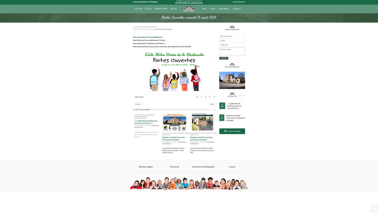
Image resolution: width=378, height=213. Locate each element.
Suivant (212, 104)
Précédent (138, 104)
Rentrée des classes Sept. (149, 27)
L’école (148, 9)
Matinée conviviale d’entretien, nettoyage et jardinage (235, 118)
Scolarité (180, 133)
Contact (237, 9)
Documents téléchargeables (203, 167)
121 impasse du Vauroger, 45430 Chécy (189, 1)
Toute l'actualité (234, 131)
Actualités (136, 27)
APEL (205, 9)
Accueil (139, 9)
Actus (174, 9)
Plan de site (174, 167)
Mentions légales (146, 167)
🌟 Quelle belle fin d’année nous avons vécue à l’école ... (234, 106)
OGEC (213, 9)
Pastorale (224, 9)
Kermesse (143, 118)
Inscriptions (161, 9)
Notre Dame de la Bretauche (164, 29)
